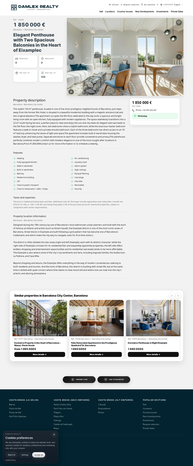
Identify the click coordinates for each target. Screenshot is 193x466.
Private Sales (177, 11)
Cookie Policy (10, 460)
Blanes (12, 404)
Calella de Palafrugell (63, 424)
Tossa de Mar (15, 412)
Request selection (151, 424)
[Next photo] (179, 57)
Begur (56, 428)
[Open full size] (71, 91)
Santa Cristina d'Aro (62, 404)
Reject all (11, 455)
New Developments (144, 11)
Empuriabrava (104, 408)
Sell (101, 11)
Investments (162, 11)
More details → (39, 354)
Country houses (125, 11)
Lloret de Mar (15, 408)
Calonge (57, 420)
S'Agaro (57, 412)
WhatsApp (142, 116)
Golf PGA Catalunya (17, 416)
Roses (101, 412)
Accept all (39, 455)
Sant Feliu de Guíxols (63, 408)
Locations (110, 11)
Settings (25, 455)
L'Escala (102, 404)
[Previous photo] (71, 57)
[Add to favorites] (179, 22)
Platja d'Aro (59, 416)
